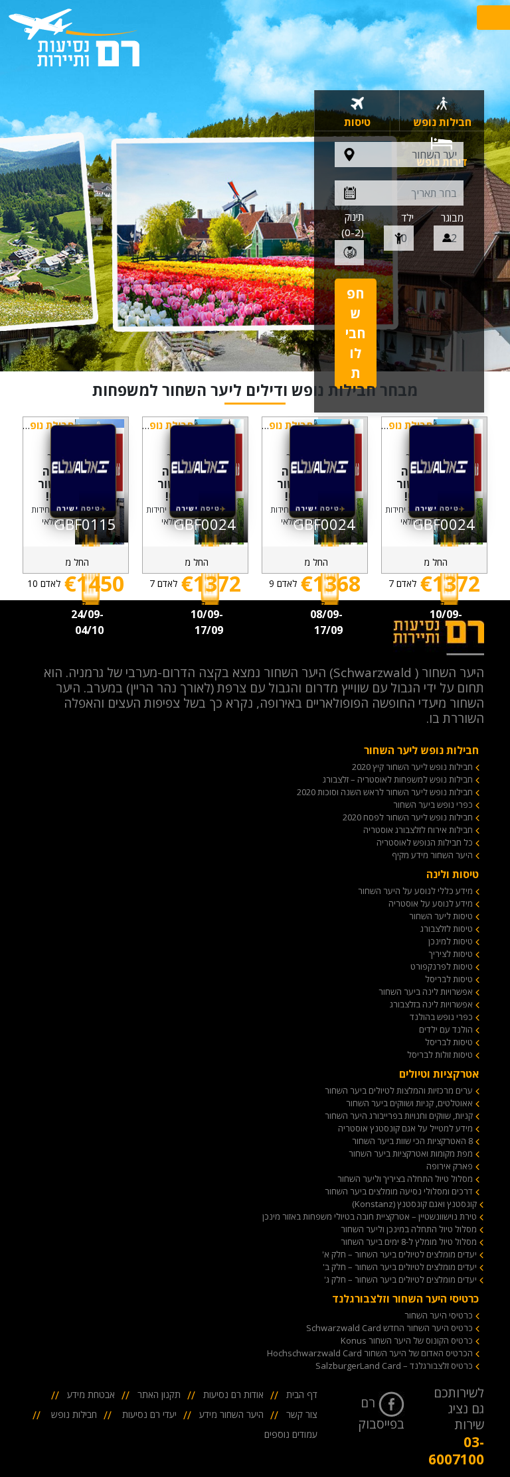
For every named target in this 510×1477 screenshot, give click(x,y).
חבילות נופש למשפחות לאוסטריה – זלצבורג (398, 779)
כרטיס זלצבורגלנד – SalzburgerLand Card (394, 1366)
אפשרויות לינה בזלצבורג (431, 1004)
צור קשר (301, 1414)
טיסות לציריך (451, 954)
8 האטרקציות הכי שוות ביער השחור (412, 1141)
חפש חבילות (355, 333)
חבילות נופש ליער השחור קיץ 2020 (412, 767)
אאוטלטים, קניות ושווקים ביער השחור (409, 1103)
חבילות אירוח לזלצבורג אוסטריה (418, 830)
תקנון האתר (159, 1394)
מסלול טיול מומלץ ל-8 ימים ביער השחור (409, 1242)
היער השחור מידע (231, 1414)
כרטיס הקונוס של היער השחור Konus (407, 1340)
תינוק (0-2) (352, 224)
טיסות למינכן (450, 941)
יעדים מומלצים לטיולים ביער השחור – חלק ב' (400, 1267)
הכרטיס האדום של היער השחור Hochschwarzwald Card (370, 1353)
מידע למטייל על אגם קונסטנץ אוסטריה (405, 1128)
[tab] (441, 110)
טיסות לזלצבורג (446, 928)
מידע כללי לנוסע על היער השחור (415, 891)
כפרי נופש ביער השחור (433, 804)
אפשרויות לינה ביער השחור (426, 991)
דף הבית (301, 1394)
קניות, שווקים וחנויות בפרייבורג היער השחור (399, 1116)
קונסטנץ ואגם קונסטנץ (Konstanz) (414, 1204)
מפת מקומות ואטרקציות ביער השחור (411, 1153)
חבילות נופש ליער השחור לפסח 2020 (408, 817)
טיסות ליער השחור (441, 916)
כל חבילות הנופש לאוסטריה (425, 842)
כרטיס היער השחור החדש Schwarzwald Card (389, 1328)
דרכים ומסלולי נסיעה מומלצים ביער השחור (399, 1191)
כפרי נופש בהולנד (441, 1017)
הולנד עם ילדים (446, 1029)
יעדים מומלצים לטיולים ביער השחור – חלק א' (399, 1254)
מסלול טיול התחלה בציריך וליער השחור (405, 1179)
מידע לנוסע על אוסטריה (430, 903)
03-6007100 (456, 1450)
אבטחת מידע (91, 1394)
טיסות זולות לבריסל (440, 1054)
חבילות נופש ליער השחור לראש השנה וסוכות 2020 (385, 792)
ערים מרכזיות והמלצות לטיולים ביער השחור (399, 1090)
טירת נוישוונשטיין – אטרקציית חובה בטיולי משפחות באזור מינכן (369, 1216)
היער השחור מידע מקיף (432, 855)
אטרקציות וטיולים (439, 1073)
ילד (407, 217)
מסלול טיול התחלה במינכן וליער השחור (409, 1229)
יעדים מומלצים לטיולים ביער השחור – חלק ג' (400, 1279)
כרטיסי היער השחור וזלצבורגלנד (405, 1298)
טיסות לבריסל (449, 979)
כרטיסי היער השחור (438, 1315)
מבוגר (452, 217)
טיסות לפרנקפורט (441, 966)
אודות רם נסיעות (233, 1394)
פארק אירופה (449, 1166)
